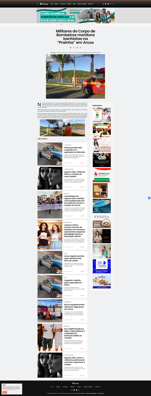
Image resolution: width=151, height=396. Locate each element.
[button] (37, 4)
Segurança (53, 52)
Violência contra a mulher (69, 169)
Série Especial (67, 326)
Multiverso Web (81, 393)
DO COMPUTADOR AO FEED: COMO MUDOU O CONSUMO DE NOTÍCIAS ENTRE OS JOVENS (74, 333)
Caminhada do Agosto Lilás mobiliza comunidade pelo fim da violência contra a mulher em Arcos (74, 201)
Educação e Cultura (68, 222)
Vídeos (74, 3)
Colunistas (63, 3)
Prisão (66, 253)
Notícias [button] (56, 3)
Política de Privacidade (91, 393)
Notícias (61, 24)
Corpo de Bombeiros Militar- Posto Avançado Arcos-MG (88, 52)
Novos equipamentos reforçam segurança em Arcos (74, 306)
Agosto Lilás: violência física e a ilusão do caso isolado (74, 174)
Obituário (69, 3)
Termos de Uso (100, 393)
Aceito (4, 392)
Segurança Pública (68, 301)
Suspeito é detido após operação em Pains (73, 282)
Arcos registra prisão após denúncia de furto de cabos (74, 258)
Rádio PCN (90, 3)
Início (51, 3)
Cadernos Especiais (82, 3)
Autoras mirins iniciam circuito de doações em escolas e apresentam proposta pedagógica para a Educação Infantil (74, 231)
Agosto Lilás (67, 193)
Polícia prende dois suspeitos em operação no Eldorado (74, 150)
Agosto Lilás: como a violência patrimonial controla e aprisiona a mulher (74, 361)
